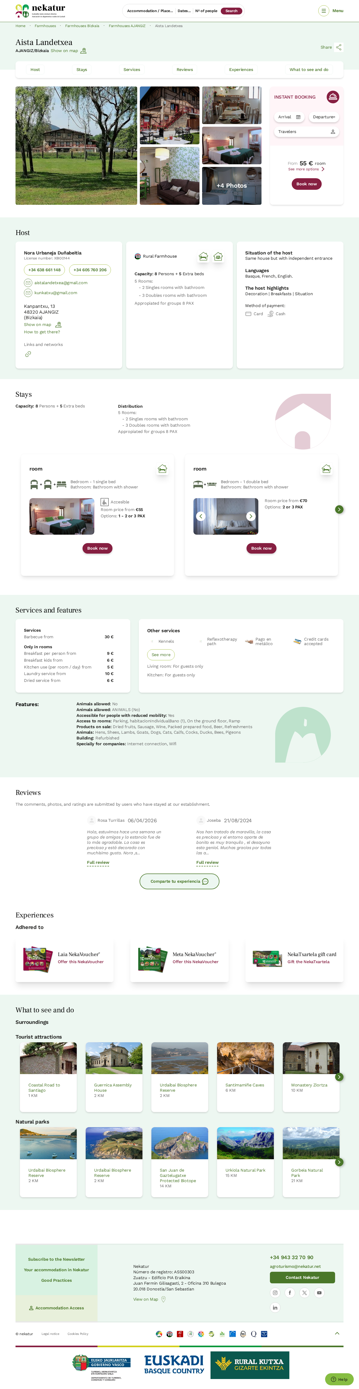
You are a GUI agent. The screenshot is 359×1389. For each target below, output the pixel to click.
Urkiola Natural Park (245, 1170)
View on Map (145, 1299)
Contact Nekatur (302, 1277)
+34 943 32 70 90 (292, 1257)
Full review (98, 862)
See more (161, 654)
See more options (303, 169)
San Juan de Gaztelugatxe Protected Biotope (178, 1175)
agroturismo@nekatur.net (295, 1266)
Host (35, 69)
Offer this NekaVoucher (81, 961)
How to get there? (42, 331)
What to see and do (309, 69)
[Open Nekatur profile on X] (304, 1293)
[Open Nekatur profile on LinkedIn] (275, 1307)
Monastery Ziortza (309, 1084)
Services (132, 69)
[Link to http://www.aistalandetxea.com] (28, 356)
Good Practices (56, 1280)
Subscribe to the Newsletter (56, 1259)
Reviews (185, 69)
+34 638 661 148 (44, 269)
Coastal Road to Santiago (44, 1087)
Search (231, 11)
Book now (306, 183)
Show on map (64, 50)
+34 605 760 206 (90, 269)
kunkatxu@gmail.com (55, 292)
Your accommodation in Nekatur (56, 1269)
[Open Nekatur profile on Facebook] (290, 1293)
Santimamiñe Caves (244, 1084)
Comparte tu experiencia (175, 881)
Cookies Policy (78, 1334)
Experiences (241, 69)
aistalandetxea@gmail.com (60, 282)
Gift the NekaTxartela (308, 961)
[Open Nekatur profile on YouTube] (319, 1293)
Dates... (184, 11)
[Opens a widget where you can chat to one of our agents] (339, 1379)
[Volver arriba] (337, 1334)
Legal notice (50, 1334)
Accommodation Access (59, 1307)
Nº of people (206, 11)
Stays (81, 69)
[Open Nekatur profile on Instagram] (275, 1293)
